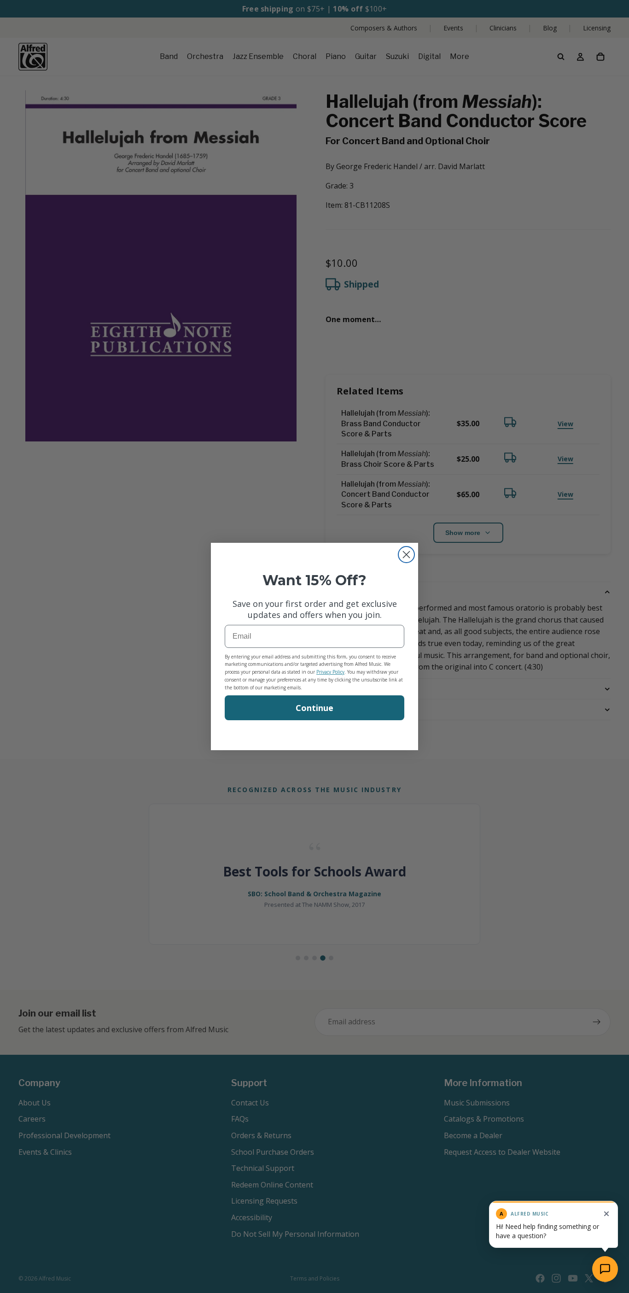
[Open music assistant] (605, 1269)
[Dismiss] (606, 1213)
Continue (314, 707)
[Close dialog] (406, 555)
